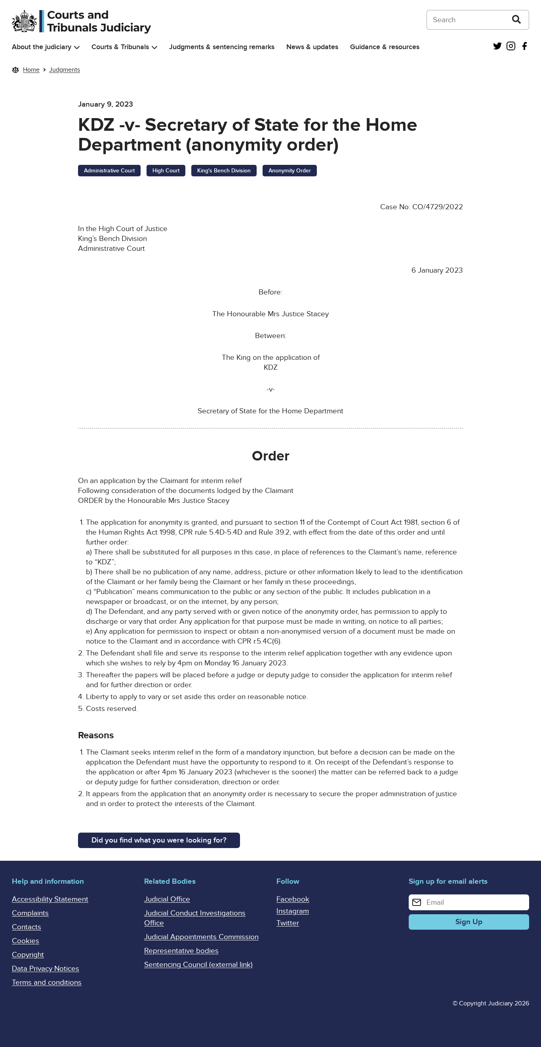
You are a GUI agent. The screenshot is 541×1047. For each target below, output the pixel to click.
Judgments (64, 70)
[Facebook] (524, 47)
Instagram (292, 911)
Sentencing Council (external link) (198, 964)
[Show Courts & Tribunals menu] (154, 47)
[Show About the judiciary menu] (77, 47)
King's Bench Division (224, 170)
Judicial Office (167, 899)
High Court (165, 170)
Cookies (25, 941)
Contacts (26, 927)
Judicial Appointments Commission (201, 937)
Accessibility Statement (50, 899)
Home (31, 70)
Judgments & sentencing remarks (221, 47)
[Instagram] (511, 47)
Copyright (28, 954)
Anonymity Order (290, 170)
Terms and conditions (47, 982)
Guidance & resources (384, 47)
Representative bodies (181, 950)
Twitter (287, 923)
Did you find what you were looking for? (159, 840)
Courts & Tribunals (120, 47)
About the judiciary (41, 47)
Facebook (292, 899)
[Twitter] (497, 47)
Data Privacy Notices (45, 968)
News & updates (312, 47)
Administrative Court (109, 170)
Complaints (30, 913)
